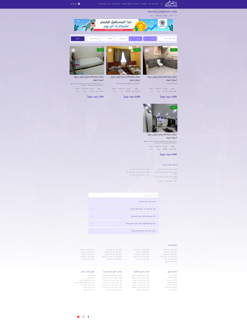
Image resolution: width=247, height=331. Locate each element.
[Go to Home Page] (176, 15)
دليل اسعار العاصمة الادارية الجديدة (84, 282)
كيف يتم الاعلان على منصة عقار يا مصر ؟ (142, 209)
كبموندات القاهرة (172, 282)
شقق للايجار (91, 278)
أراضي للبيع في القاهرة (143, 290)
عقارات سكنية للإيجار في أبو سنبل (167, 169)
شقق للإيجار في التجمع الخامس (112, 252)
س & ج (109, 4)
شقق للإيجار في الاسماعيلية (141, 257)
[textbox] (121, 38)
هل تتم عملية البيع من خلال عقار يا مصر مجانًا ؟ (140, 223)
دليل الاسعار (135, 4)
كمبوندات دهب (173, 290)
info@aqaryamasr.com (79, 308)
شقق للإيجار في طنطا (143, 252)
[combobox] (150, 38)
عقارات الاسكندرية (172, 280)
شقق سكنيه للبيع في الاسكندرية (112, 275)
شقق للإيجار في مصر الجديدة (168, 257)
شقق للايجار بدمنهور (171, 261)
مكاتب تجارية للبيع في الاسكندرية (112, 285)
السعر (110, 38)
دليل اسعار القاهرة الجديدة (87, 280)
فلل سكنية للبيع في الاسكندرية (113, 280)
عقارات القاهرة (173, 278)
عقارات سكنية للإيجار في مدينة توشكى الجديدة (166, 177)
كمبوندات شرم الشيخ (171, 287)
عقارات (161, 4)
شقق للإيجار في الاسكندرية (142, 249)
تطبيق (78, 39)
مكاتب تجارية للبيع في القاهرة (141, 285)
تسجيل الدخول (74, 4)
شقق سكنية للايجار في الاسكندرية (112, 278)
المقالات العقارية (126, 4)
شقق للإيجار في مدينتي (88, 252)
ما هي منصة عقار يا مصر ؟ (147, 202)
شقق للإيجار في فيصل (170, 259)
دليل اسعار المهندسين (88, 285)
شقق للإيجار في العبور (88, 254)
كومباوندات (144, 4)
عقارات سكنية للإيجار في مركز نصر (140, 175)
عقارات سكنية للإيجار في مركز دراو (140, 169)
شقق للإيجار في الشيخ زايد (142, 254)
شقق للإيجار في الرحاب (143, 259)
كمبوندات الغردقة (172, 285)
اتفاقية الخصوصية (109, 314)
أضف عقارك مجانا (153, 4)
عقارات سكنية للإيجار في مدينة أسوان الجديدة (166, 173)
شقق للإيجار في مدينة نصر (114, 249)
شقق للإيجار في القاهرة (170, 249)
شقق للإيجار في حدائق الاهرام (113, 254)
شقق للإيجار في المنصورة (87, 249)
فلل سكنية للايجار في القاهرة (141, 282)
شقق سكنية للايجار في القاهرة (141, 278)
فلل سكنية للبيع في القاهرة (141, 280)
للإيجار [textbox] (153, 38)
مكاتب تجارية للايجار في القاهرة (141, 287)
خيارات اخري (93, 38)
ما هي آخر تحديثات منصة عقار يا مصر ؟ (143, 231)
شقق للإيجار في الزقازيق (170, 254)
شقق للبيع (91, 275)
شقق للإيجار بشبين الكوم (114, 259)
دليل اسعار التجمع (89, 290)
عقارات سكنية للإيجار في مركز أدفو (167, 181)
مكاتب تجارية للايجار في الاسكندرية (112, 287)
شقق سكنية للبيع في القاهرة (141, 275)
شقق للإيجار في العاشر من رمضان (112, 257)
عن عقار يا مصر (116, 4)
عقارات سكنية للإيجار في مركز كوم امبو (138, 172)
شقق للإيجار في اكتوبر (170, 252)
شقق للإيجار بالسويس (88, 259)
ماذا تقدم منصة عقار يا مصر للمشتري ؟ (143, 216)
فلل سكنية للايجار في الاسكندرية (112, 282)
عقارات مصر (173, 275)
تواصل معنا (102, 4)
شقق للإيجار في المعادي (87, 257)
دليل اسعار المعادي (89, 287)
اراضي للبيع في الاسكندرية (114, 290)
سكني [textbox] (138, 38)
